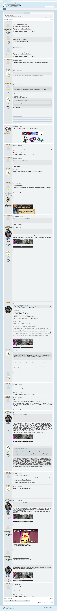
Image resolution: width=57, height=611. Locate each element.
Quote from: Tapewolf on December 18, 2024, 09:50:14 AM (21, 352)
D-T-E (30, 345)
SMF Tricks (7, 607)
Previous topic (46, 17)
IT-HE (27, 345)
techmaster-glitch (8, 195)
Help (46, 608)
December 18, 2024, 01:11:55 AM (19, 216)
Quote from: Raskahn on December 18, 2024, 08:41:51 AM (21, 305)
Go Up (5, 598)
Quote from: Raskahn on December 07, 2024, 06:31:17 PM (21, 86)
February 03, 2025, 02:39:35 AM (18, 584)
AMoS (16, 203)
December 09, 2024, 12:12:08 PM (18, 96)
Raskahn (8, 69)
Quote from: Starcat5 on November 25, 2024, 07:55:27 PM (21, 38)
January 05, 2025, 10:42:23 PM (18, 397)
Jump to (39, 602)
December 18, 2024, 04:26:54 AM (19, 227)
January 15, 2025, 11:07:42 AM (18, 500)
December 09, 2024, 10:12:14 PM (18, 126)
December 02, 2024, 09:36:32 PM (18, 47)
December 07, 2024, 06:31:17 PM (18, 70)
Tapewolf (8, 226)
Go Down (6, 19)
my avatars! (27, 135)
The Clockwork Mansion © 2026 (49, 607)
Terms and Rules (49, 608)
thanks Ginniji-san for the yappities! (34, 135)
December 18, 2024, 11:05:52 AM (19, 350)
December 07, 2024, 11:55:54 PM (18, 84)
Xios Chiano (8, 371)
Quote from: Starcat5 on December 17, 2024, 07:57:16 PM (21, 229)
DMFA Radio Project (23, 345)
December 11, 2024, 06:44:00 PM (19, 169)
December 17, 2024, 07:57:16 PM (19, 183)
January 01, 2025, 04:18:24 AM (18, 384)
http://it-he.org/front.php (16, 362)
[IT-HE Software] (8, 243)
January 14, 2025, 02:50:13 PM (18, 486)
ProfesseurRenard (8, 34)
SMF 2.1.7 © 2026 (5, 608)
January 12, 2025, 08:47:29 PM (18, 473)
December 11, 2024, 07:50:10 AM (18, 145)
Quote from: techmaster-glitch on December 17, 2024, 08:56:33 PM (22, 218)
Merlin (8, 125)
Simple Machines (11, 608)
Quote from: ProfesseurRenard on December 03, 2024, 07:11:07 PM (22, 72)
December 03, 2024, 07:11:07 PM (18, 60)
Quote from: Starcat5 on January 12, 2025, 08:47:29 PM (20, 502)
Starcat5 (8, 21)
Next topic (51, 17)
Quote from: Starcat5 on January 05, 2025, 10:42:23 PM (20, 414)
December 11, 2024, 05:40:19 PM (18, 158)
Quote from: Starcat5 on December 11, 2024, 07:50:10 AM (21, 160)
